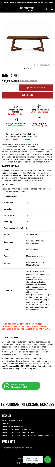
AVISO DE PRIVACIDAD (12, 420)
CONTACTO (7, 423)
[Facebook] (18, 462)
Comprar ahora (27, 95)
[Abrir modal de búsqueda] (8, 8)
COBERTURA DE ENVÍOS (12, 426)
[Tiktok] (27, 462)
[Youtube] (36, 462)
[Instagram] (23, 462)
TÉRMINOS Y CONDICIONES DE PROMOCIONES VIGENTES (27, 435)
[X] (32, 462)
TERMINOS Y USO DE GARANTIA (16, 429)
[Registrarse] (50, 447)
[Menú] (3, 8)
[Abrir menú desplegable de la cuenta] (46, 8)
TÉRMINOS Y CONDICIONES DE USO (18, 432)
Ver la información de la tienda (18, 140)
